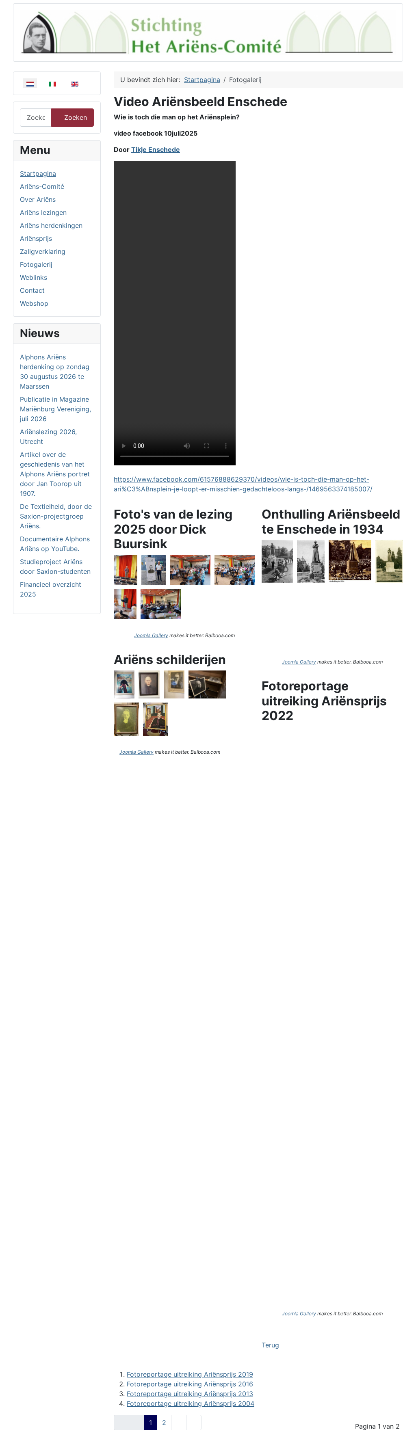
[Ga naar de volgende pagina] (178, 1422)
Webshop (34, 303)
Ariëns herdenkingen (51, 225)
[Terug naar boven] (402, 1425)
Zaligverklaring (42, 251)
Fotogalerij (36, 264)
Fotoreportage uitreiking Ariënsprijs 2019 (190, 1374)
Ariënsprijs (36, 238)
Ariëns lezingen (43, 212)
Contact (32, 290)
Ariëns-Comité (42, 186)
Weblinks (33, 277)
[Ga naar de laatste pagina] (194, 1422)
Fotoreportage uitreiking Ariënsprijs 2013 (190, 1394)
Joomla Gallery (151, 635)
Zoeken (75, 117)
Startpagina (38, 173)
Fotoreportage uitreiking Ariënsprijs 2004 (190, 1403)
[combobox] (36, 117)
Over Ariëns (38, 199)
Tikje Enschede (155, 149)
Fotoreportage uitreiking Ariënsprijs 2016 (190, 1384)
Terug (270, 1345)
